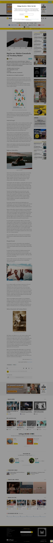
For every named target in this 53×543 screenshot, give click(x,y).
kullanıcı (36, 19)
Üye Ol (26, 16)
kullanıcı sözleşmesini (31, 19)
